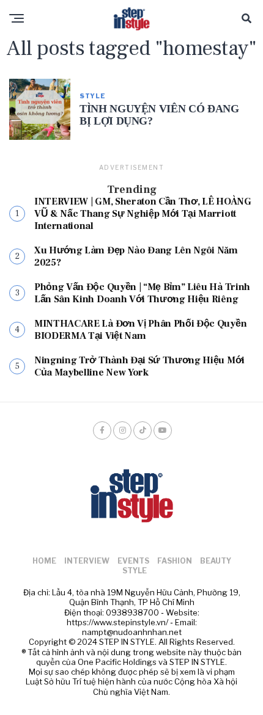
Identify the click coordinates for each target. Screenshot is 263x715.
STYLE (134, 570)
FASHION (174, 560)
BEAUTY (215, 560)
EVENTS (133, 560)
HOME (44, 560)
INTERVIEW (86, 560)
